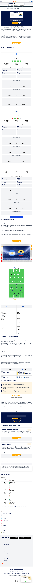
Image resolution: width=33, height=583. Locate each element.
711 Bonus (5, 560)
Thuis (16, 58)
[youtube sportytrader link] (3, 538)
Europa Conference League (7, 513)
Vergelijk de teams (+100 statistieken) (16, 216)
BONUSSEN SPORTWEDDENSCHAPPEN (9, 549)
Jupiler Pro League (5, 520)
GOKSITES (5, 541)
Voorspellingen (4, 8)
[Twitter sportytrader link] (6, 538)
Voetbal (8, 8)
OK (25, 581)
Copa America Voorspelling (26, 27)
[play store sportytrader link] (28, 538)
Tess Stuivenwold (12, 27)
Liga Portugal (5, 530)
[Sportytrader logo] (16, 563)
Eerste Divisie (5, 516)
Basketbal (11, 506)
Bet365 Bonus (5, 553)
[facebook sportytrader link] (5, 538)
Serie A (4, 527)
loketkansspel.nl (17, 578)
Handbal (18, 506)
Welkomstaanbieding (16, 24)
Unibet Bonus (5, 551)
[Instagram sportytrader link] (8, 538)
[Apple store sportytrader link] (22, 538)
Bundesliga (4, 525)
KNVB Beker (5, 518)
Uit (18, 58)
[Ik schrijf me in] (29, 1)
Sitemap (27, 573)
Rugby (15, 506)
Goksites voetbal (6, 544)
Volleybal (22, 506)
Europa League (5, 511)
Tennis (8, 506)
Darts (25, 506)
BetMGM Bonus (5, 558)
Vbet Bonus (5, 556)
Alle (14, 58)
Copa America (11, 8)
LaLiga (4, 523)
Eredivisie (4, 515)
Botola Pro (4, 532)
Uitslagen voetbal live (6, 547)
